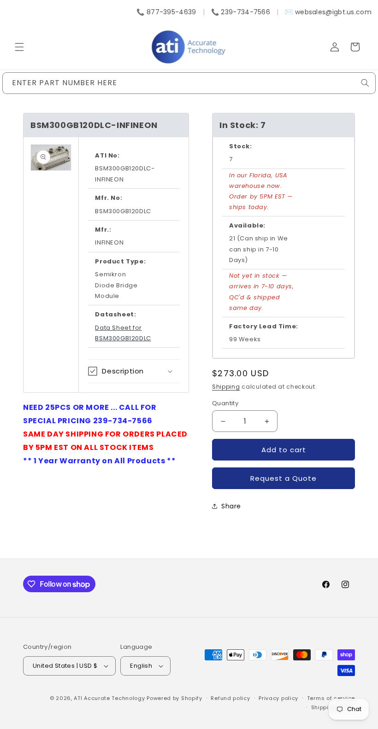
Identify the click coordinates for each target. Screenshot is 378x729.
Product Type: (120, 261)
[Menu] (19, 47)
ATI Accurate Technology (110, 698)
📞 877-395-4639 (166, 12)
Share (231, 506)
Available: (247, 225)
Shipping (226, 387)
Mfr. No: (108, 197)
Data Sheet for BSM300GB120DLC (123, 333)
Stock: (240, 146)
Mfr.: (103, 229)
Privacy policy (278, 698)
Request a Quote (283, 478)
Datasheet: (115, 314)
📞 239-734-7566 (240, 12)
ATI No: (107, 155)
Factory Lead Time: (263, 326)
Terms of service (331, 698)
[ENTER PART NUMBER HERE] (365, 83)
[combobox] (189, 83)
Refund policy (230, 698)
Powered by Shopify (174, 698)
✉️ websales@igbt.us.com (328, 12)
